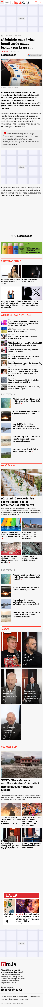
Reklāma (9, 996)
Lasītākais (8, 394)
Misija (14, 996)
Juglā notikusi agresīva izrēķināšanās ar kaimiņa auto (31, 558)
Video (5, 628)
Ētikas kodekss (13, 999)
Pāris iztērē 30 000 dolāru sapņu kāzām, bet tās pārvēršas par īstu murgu (17, 502)
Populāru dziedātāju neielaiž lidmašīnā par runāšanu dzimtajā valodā (24, 357)
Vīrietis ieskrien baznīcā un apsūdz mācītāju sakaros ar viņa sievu (30, 535)
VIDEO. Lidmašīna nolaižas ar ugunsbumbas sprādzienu (25, 412)
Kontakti (27, 999)
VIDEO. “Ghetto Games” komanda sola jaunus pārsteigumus (31, 845)
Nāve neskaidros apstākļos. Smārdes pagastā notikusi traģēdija (23, 381)
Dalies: (13, 236)
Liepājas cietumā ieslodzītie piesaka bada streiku (25, 450)
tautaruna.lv (4, 51)
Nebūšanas (17, 36)
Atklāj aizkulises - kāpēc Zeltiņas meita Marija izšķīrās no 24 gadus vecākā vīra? (25, 364)
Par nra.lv (3, 996)
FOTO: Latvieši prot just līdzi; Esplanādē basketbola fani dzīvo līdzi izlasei (25, 344)
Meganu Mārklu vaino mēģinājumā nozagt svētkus (22, 337)
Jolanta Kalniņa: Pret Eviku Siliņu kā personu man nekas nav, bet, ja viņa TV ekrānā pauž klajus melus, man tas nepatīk (24, 372)
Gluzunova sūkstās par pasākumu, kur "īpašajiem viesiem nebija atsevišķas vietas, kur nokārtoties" (24, 323)
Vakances (21, 999)
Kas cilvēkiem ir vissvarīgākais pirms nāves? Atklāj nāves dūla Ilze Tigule (10, 846)
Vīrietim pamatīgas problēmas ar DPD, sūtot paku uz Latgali (24, 388)
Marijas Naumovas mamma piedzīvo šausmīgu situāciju (23, 351)
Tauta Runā (8, 36)
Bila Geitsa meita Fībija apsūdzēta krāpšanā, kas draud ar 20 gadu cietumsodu (11, 304)
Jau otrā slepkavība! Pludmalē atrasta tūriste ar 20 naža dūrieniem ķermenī (26, 439)
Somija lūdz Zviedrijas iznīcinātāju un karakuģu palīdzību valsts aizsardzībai (25, 426)
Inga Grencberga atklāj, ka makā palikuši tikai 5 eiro (11, 281)
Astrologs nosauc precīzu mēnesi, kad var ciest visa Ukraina (24, 331)
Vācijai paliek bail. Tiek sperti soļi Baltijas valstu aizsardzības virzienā (26, 401)
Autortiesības (4, 999)
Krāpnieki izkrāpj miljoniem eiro (29, 280)
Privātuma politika (22, 996)
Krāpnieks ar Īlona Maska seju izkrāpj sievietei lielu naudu (30, 303)
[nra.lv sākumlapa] (7, 2)
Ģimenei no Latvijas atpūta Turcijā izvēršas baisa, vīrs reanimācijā (10, 534)
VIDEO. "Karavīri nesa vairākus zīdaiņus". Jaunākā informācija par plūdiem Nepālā (20, 784)
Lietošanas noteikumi (34, 996)
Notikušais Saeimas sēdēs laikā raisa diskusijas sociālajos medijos (9, 559)
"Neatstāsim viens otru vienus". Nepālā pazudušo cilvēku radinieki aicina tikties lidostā (31, 821)
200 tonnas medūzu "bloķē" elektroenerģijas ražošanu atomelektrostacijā (11, 820)
